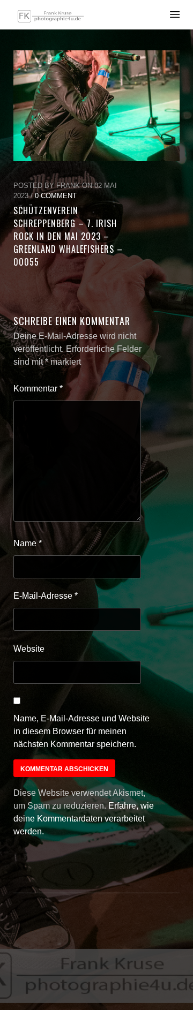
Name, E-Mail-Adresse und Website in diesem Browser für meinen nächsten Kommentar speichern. (81, 731)
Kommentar (38, 388)
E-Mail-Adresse (45, 595)
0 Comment (56, 196)
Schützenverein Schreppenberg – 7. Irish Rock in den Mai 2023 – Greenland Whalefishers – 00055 (68, 236)
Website (28, 648)
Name (27, 543)
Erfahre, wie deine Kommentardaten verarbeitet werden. (83, 818)
